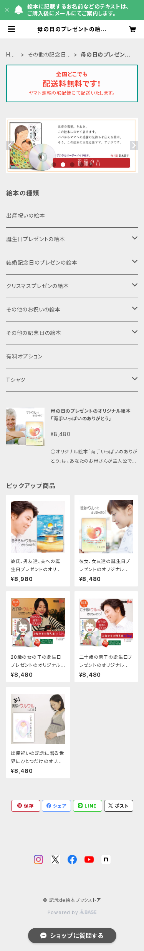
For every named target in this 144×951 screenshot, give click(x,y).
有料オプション (24, 356)
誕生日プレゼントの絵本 (35, 239)
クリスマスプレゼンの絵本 (37, 286)
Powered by (64, 912)
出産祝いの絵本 (25, 215)
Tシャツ (15, 379)
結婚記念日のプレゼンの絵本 (41, 262)
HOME (10, 54)
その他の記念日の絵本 (49, 54)
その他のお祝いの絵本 (33, 309)
